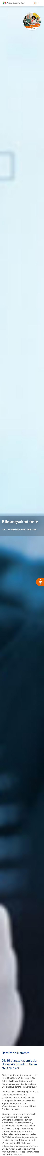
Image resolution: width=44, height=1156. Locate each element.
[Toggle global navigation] (35, 3)
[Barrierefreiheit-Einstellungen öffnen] (40, 582)
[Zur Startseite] (14, 3)
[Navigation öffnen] (40, 3)
